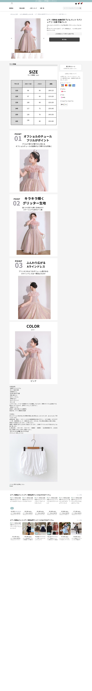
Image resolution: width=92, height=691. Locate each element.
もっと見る (79, 494)
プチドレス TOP (14, 14)
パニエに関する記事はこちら (16, 484)
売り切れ (64, 39)
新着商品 (11, 8)
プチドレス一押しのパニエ (16, 433)
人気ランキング (33, 8)
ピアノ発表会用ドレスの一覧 (26, 14)
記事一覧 (42, 8)
